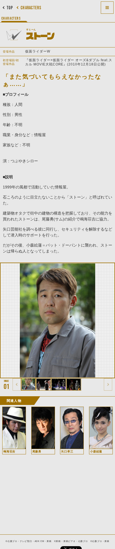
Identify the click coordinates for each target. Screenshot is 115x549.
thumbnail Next (108, 384)
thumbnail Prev (17, 384)
